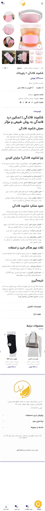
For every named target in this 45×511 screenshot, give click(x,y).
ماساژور (19, 68)
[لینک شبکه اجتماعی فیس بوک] (32, 102)
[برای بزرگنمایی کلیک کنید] (39, 46)
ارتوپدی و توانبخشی (33, 364)
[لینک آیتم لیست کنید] (22, 408)
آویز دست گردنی (33, 359)
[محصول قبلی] (7, 68)
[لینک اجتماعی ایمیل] (26, 102)
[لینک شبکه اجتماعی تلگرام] (20, 102)
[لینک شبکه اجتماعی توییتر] (29, 102)
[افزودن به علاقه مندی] (26, 335)
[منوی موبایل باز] (42, 3)
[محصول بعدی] (3, 68)
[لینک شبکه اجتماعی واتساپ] (23, 102)
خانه (41, 68)
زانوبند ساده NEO (12, 359)
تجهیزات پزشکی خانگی (30, 68)
